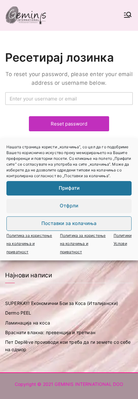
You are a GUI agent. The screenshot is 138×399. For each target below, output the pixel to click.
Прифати (69, 188)
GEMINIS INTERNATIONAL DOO (89, 384)
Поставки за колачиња (69, 223)
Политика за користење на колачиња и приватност (29, 243)
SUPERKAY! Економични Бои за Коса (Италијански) (61, 303)
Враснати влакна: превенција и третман (50, 332)
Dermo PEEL (18, 313)
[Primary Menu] (128, 15)
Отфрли (69, 206)
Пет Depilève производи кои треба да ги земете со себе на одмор (68, 345)
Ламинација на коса (27, 322)
